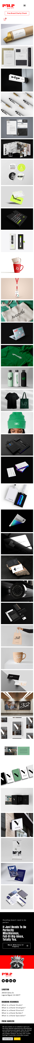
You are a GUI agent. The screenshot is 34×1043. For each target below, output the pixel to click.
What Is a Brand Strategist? (14, 1008)
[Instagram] (7, 980)
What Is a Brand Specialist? (14, 1016)
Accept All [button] (17, 1038)
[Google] (14, 980)
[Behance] (10, 980)
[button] (24, 5)
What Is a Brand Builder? (12, 1013)
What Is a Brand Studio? (12, 1005)
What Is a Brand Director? (13, 1010)
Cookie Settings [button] (7, 1039)
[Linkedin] (3, 980)
